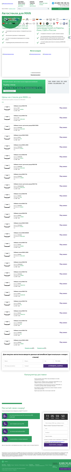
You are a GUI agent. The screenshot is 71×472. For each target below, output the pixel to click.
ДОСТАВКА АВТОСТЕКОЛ (21, 4)
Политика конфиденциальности (40, 465)
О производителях (9, 91)
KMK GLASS (22, 119)
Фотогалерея (22, 465)
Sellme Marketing (55, 467)
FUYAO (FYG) (22, 285)
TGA (64, 83)
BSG (21, 197)
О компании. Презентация (69, 27)
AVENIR (54, 81)
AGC (21, 138)
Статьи (46, 465)
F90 (62, 81)
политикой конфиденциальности (57, 441)
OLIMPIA (22, 109)
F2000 (58, 81)
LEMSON (22, 177)
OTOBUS (50, 83)
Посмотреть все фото (35, 74)
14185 (49, 81)
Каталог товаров (33, 4)
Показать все (41, 348)
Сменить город (12, 8)
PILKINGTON (22, 294)
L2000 (65, 81)
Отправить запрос (55, 366)
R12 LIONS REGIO (57, 83)
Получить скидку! (56, 444)
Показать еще (29, 348)
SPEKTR (21, 148)
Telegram (15, 469)
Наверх (6, 461)
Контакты (60, 8)
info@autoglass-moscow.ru (7, 469)
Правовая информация (32, 465)
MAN (3, 102)
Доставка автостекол (4, 465)
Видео (27, 465)
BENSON (22, 245)
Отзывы (50, 465)
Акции (43, 3)
